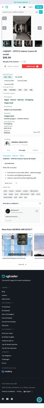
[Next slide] (40, 28)
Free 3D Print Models (9, 322)
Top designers (6, 356)
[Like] (8, 71)
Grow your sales (7, 333)
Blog (3, 292)
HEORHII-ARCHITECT (19, 142)
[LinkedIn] (3, 399)
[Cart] (24, 7)
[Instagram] (12, 399)
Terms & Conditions (8, 391)
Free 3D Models (7, 318)
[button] (37, 12)
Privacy (19, 391)
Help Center (6, 299)
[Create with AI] (20, 7)
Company (5, 287)
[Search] (41, 12)
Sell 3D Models (7, 329)
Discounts (5, 325)
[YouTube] (7, 399)
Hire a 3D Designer (8, 314)
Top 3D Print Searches (9, 348)
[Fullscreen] (4, 18)
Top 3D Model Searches (9, 344)
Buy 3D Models (6, 303)
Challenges (5, 359)
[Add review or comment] (40, 203)
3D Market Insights (8, 337)
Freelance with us (8, 341)
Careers (4, 295)
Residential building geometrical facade (14, 258)
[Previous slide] (4, 28)
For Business (6, 307)
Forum (4, 363)
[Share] (35, 71)
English (27, 391)
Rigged (6, 99)
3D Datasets (6, 311)
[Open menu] (3, 7)
